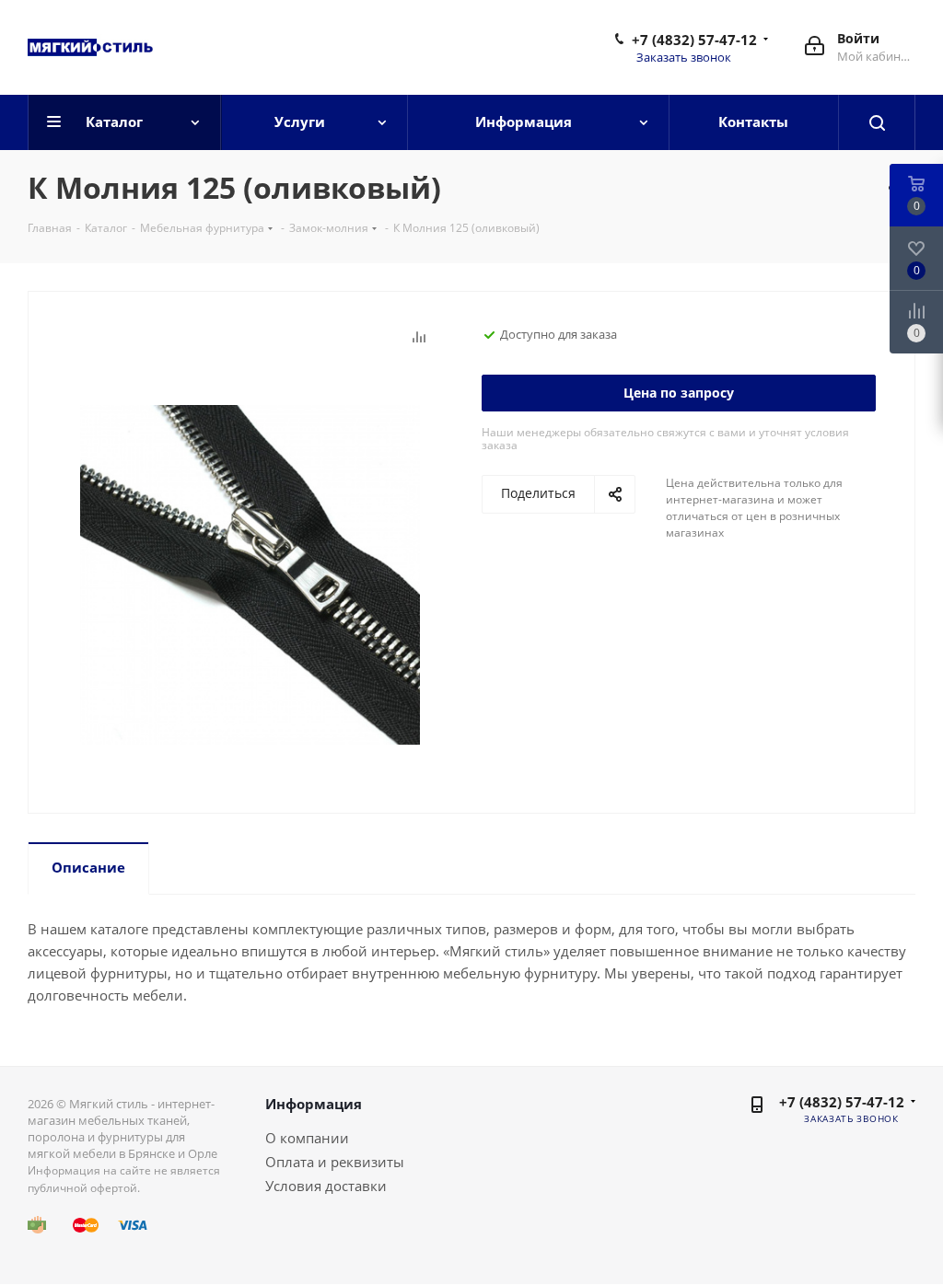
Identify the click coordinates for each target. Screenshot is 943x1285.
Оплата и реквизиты (334, 1161)
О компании (307, 1138)
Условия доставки (326, 1185)
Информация (313, 1103)
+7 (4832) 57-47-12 (694, 39)
